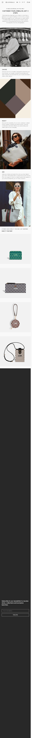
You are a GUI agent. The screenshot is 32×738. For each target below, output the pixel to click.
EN (17, 2)
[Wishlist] (24, 2)
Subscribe (15, 614)
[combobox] (18, 2)
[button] (2, 2)
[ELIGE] (15, 52)
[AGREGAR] (15, 154)
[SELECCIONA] (15, 103)
